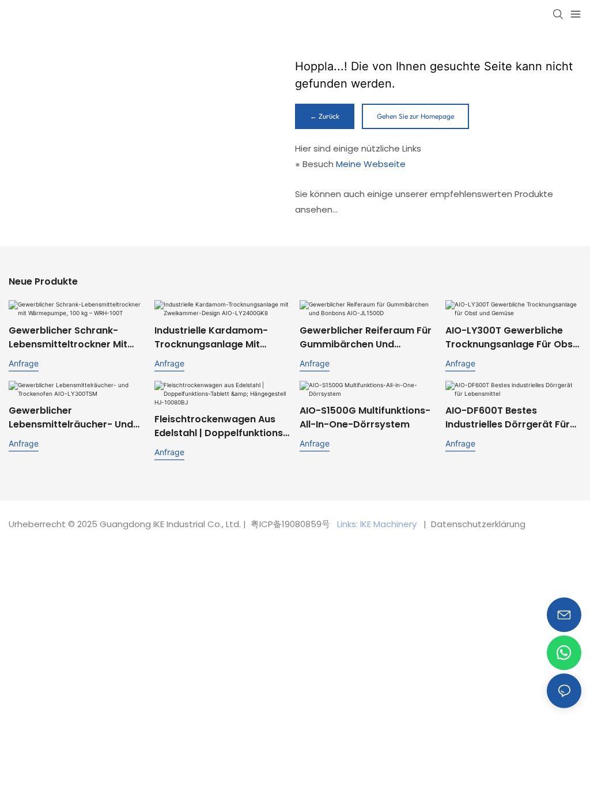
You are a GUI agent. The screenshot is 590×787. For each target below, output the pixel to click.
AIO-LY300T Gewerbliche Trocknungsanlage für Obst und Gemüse (511, 337)
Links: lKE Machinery (378, 524)
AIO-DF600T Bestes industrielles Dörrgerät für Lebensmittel (507, 418)
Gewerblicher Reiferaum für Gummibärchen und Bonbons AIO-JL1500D (366, 337)
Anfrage (24, 363)
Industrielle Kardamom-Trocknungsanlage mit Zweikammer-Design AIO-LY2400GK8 (215, 337)
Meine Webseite (371, 164)
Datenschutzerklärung (477, 524)
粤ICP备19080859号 (290, 524)
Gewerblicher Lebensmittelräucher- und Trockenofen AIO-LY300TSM (75, 418)
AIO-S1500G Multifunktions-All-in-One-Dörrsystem (365, 417)
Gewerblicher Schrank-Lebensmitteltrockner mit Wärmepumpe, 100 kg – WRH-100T (68, 337)
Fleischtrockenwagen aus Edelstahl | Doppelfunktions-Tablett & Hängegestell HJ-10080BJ (221, 426)
